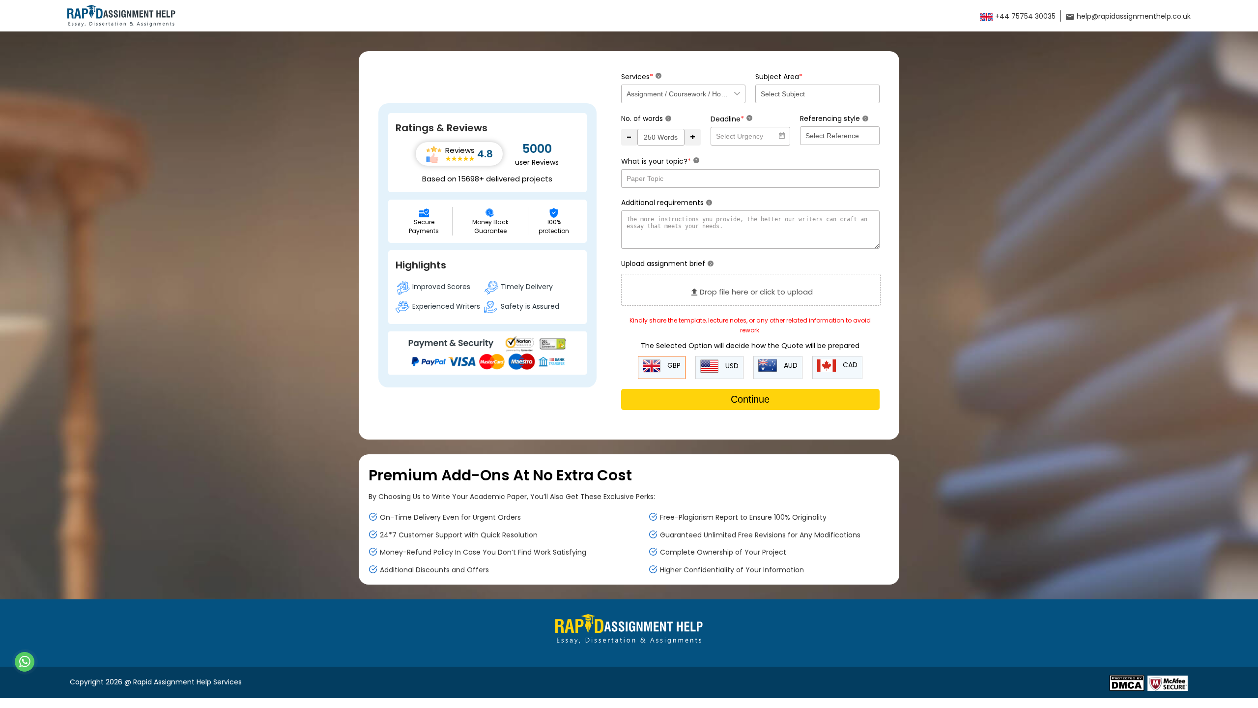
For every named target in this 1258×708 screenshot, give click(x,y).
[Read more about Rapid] (1126, 682)
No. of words (645, 118)
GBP (673, 365)
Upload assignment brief (666, 263)
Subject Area (778, 76)
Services (640, 76)
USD (731, 366)
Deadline (730, 119)
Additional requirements (665, 202)
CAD (849, 365)
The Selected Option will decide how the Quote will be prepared (750, 346)
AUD (790, 365)
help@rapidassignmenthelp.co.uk (1133, 16)
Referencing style (833, 118)
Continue (750, 399)
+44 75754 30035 (1024, 16)
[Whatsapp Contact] (25, 662)
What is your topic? (659, 161)
